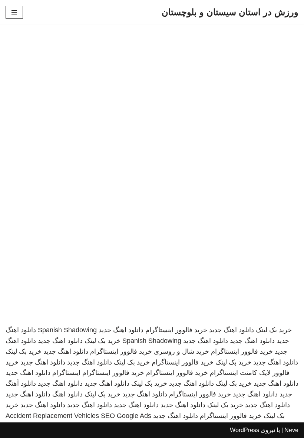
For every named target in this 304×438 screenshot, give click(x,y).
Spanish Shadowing (67, 330)
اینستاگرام (66, 372)
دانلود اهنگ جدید (231, 330)
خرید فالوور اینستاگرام (176, 330)
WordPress (244, 430)
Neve (291, 430)
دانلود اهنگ (67, 394)
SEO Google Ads (126, 415)
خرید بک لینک (274, 330)
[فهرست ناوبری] (14, 12)
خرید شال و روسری (181, 351)
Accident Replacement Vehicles (52, 415)
